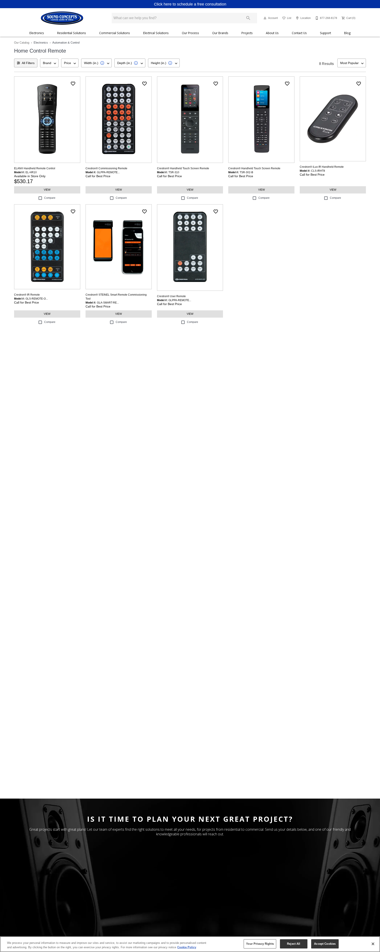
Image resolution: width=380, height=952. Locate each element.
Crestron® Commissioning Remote (106, 168)
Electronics (36, 33)
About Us (272, 33)
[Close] (373, 944)
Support (325, 33)
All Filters (28, 63)
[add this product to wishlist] (73, 83)
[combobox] (49, 63)
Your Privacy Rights (260, 943)
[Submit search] (248, 18)
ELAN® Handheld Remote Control (34, 168)
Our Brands (220, 33)
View (47, 189)
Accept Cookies (325, 943)
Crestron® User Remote (171, 296)
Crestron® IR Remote (27, 294)
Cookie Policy (186, 947)
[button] (265, 18)
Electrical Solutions (156, 33)
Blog (347, 33)
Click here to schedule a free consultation (190, 4)
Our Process (190, 33)
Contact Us (299, 33)
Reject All (293, 943)
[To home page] (62, 18)
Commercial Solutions (114, 33)
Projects (247, 33)
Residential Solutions (71, 33)
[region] (190, 944)
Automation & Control (66, 42)
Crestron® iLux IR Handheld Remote (322, 166)
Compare (49, 197)
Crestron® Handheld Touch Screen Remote (183, 168)
